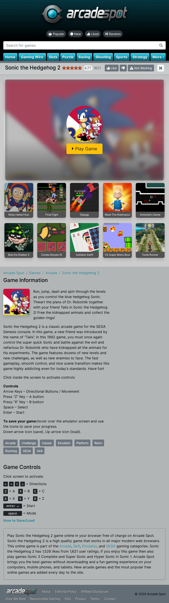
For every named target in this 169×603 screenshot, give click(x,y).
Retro (98, 443)
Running (11, 451)
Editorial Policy (66, 591)
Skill (39, 451)
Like (113, 68)
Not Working (142, 68)
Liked (94, 34)
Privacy (80, 599)
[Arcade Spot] (84, 15)
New (77, 34)
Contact (110, 599)
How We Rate (16, 599)
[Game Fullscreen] (160, 68)
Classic (47, 443)
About (46, 591)
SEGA (27, 451)
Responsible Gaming (45, 599)
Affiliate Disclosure (94, 591)
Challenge (29, 443)
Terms (95, 599)
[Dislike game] (123, 68)
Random (114, 34)
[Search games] (161, 45)
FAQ (68, 599)
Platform (82, 443)
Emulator (64, 443)
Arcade (10, 443)
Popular (58, 34)
